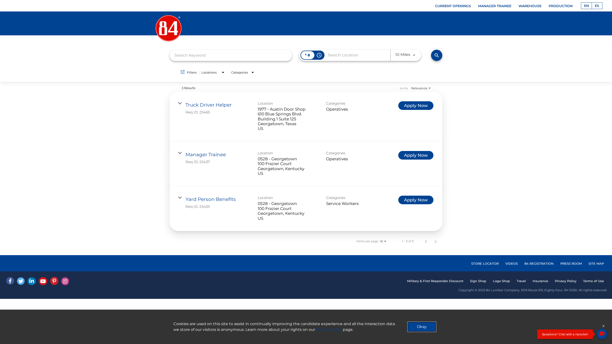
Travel (521, 281)
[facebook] (10, 281)
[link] (306, 116)
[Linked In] (31, 281)
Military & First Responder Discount (435, 281)
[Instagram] (65, 281)
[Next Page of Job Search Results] (435, 241)
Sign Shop (478, 281)
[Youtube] (43, 281)
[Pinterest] (54, 281)
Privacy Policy (565, 281)
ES (597, 6)
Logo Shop (501, 281)
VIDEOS (511, 263)
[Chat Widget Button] (602, 334)
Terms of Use (593, 281)
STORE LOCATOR (485, 263)
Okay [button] (422, 326)
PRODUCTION (561, 6)
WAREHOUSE (530, 6)
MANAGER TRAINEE (494, 6)
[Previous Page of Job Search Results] (426, 241)
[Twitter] (21, 281)
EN (586, 6)
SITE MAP (596, 263)
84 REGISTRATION (539, 263)
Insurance (540, 281)
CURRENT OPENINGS (453, 6)
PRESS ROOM (571, 263)
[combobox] (231, 55)
